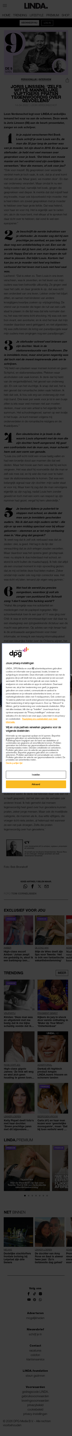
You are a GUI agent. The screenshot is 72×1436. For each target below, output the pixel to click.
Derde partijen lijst (14, 763)
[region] (36, 718)
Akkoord (36, 784)
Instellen (36, 774)
